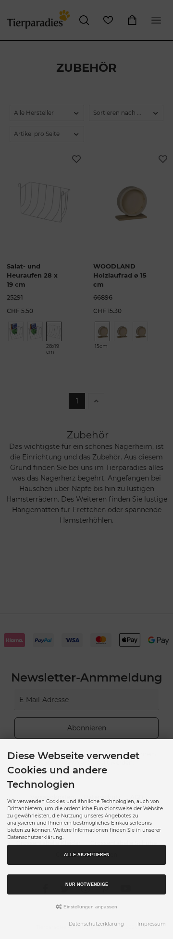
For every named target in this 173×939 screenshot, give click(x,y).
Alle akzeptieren (87, 854)
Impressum (151, 924)
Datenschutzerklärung (96, 924)
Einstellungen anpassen (89, 906)
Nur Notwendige (86, 884)
